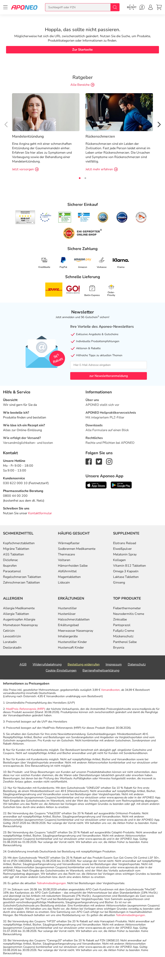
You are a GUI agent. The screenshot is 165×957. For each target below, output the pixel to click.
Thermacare (66, 554)
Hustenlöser (67, 614)
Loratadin (10, 642)
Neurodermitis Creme (128, 614)
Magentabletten (69, 577)
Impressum (114, 664)
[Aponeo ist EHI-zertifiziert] (45, 217)
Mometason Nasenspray (20, 625)
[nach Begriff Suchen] (115, 7)
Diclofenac (10, 560)
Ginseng (119, 582)
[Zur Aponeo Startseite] (24, 7)
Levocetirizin (12, 636)
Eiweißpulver (122, 549)
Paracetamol (12, 571)
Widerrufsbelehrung (47, 664)
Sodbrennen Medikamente (76, 549)
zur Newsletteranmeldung (108, 376)
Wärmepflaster (69, 543)
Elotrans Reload (124, 543)
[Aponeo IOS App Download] (96, 485)
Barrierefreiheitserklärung (100, 670)
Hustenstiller (67, 608)
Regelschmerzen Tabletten (22, 577)
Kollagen (119, 560)
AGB (23, 664)
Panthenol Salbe (125, 642)
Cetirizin (9, 630)
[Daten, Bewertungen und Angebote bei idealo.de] (122, 217)
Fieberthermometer (127, 608)
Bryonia (118, 647)
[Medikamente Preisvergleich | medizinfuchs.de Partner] (141, 217)
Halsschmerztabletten (74, 619)
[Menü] (5, 7)
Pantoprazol (121, 625)
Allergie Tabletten (16, 614)
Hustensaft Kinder (71, 647)
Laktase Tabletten (126, 577)
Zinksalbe (120, 619)
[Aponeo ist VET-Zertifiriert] (83, 217)
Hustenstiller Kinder (72, 642)
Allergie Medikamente (19, 608)
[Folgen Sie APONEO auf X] (99, 461)
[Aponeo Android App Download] (121, 485)
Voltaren (64, 560)
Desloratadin (12, 647)
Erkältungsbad (68, 625)
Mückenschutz (123, 636)
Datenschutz (137, 664)
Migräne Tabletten (16, 549)
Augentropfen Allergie (19, 619)
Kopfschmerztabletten (19, 543)
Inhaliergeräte (68, 636)
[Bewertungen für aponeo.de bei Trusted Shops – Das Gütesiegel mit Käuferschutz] (25, 217)
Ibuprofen (10, 565)
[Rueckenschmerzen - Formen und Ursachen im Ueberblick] (119, 112)
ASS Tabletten (13, 554)
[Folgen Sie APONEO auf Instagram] (109, 461)
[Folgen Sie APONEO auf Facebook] (89, 461)
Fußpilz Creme (123, 630)
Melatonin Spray (125, 554)
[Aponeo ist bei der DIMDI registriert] (64, 217)
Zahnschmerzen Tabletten (21, 582)
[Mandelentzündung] (45, 112)
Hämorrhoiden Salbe (73, 565)
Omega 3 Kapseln (125, 571)
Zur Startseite (82, 49)
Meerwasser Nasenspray (75, 630)
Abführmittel (67, 571)
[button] (158, 123)
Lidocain (64, 582)
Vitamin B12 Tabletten (129, 565)
